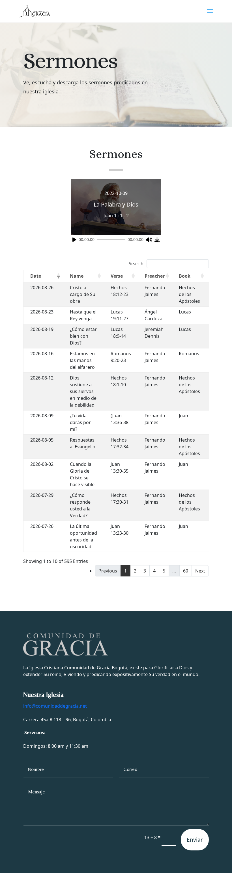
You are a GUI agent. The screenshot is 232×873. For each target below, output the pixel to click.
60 (185, 571)
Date (35, 276)
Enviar (195, 839)
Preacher (155, 276)
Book (184, 276)
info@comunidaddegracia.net (55, 706)
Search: (137, 263)
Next (200, 571)
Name (76, 276)
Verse (117, 276)
